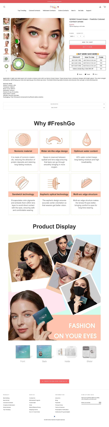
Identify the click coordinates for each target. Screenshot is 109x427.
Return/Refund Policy (35, 407)
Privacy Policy (59, 405)
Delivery (54, 107)
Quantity (80, 33)
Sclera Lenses (7, 407)
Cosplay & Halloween (9, 405)
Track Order (32, 402)
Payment (57, 402)
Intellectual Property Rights (62, 412)
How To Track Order (34, 412)
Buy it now (87, 47)
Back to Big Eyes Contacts (55, 381)
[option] (54, 1)
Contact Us (32, 398)
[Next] (6, 70)
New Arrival (6, 400)
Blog (56, 400)
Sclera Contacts (63, 10)
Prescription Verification (61, 409)
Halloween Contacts (49, 10)
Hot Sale (80, 10)
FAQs (30, 405)
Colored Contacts (34, 10)
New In (73, 10)
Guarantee (54, 104)
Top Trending (22, 10)
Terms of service (59, 407)
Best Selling (6, 398)
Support (88, 10)
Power (71, 33)
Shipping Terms (33, 409)
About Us (57, 398)
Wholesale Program (34, 400)
